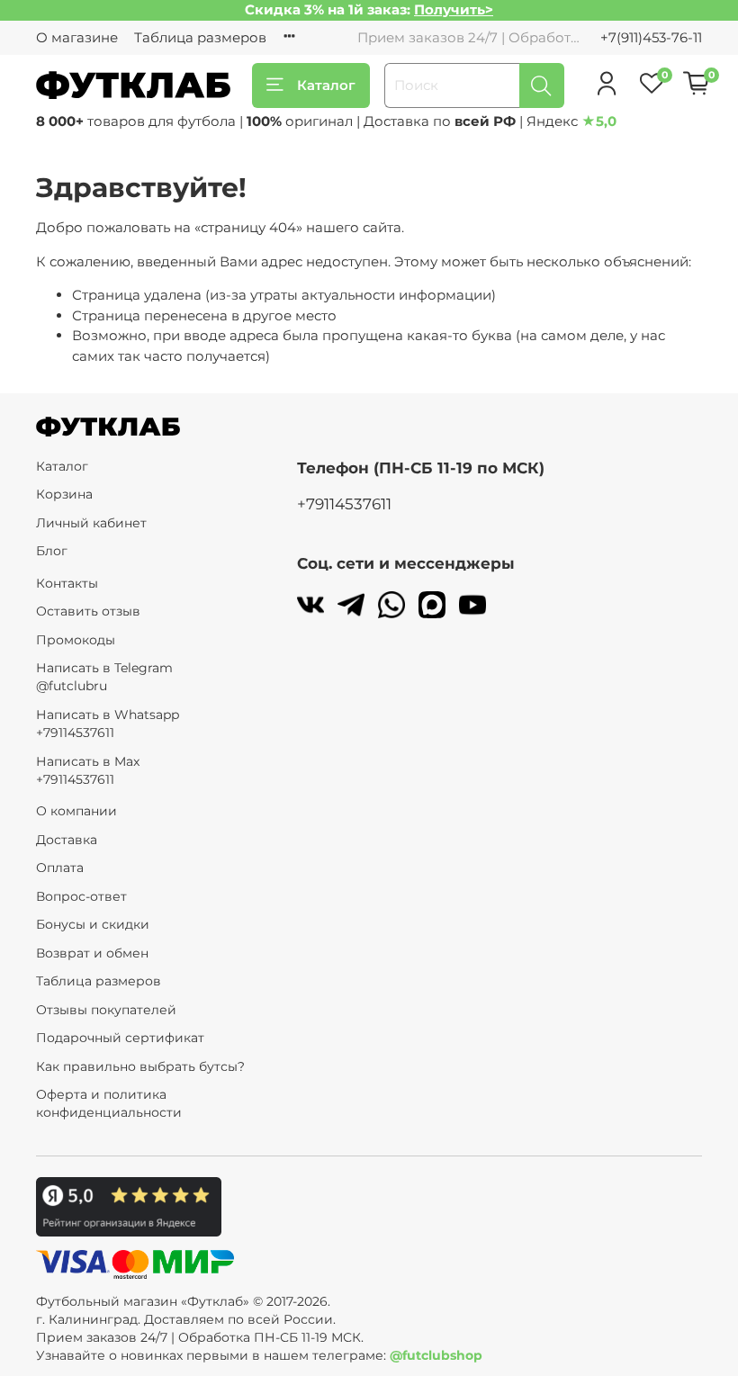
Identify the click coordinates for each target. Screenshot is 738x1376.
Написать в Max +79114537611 (88, 770)
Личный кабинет (91, 523)
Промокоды (75, 640)
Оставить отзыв (88, 611)
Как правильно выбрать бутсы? (140, 1066)
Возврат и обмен (92, 953)
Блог (52, 551)
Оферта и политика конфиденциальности (109, 1103)
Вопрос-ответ (81, 896)
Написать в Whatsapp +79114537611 (107, 723)
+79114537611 (344, 504)
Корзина (64, 494)
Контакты (67, 583)
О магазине (77, 37)
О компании (76, 811)
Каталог (326, 85)
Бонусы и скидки (92, 924)
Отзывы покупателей (106, 1010)
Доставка (66, 839)
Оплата (60, 867)
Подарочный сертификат (120, 1037)
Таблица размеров (200, 37)
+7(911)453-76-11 (651, 37)
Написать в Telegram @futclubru (104, 677)
